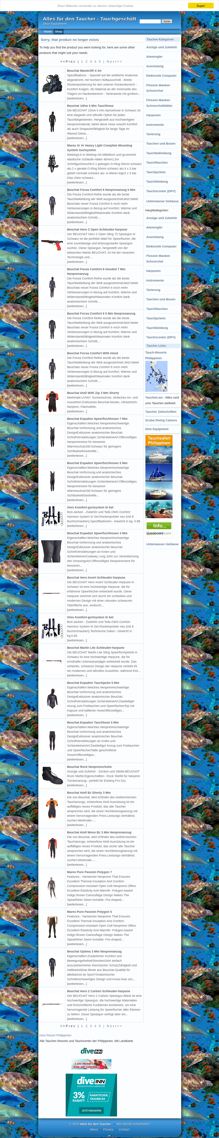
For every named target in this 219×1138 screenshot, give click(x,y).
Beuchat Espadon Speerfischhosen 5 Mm (97, 463)
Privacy (108, 1129)
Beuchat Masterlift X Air (84, 70)
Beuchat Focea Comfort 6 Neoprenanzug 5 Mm (101, 189)
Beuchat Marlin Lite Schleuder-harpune (95, 647)
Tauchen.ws (154, 397)
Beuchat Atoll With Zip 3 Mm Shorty (93, 393)
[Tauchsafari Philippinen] (159, 536)
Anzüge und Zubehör (161, 47)
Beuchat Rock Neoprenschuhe (89, 767)
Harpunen (153, 115)
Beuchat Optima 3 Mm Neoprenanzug (94, 951)
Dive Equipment (157, 429)
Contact (124, 1129)
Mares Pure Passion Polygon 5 (89, 911)
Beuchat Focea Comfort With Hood (92, 353)
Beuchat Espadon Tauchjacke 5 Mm (93, 683)
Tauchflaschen (157, 162)
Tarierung (153, 134)
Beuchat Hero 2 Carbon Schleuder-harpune (98, 991)
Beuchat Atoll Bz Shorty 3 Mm (89, 792)
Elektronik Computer (161, 75)
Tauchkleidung (157, 181)
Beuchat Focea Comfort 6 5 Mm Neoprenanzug (101, 313)
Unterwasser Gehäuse (162, 201)
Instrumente (155, 124)
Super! (201, 5)
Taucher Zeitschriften (160, 411)
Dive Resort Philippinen (55, 1035)
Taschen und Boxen (160, 143)
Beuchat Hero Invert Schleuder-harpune (96, 577)
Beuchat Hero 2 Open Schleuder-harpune (97, 229)
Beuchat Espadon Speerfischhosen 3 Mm (97, 533)
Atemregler (154, 56)
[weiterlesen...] (77, 98)
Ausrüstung (155, 66)
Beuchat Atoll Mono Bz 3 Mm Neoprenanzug (99, 832)
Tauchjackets (156, 172)
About (94, 1129)
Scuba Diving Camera (161, 420)
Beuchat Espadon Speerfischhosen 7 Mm (97, 418)
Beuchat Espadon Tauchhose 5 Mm (93, 722)
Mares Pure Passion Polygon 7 (89, 872)
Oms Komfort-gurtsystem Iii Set (90, 507)
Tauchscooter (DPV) (161, 191)
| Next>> (113, 61)
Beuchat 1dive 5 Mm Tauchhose (90, 105)
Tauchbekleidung (158, 153)
